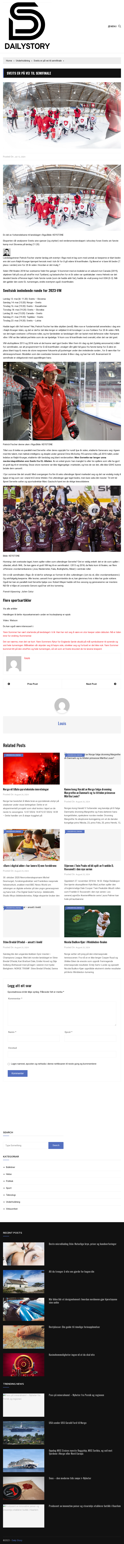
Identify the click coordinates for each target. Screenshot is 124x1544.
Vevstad (12, 1048)
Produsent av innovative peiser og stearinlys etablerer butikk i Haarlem (85, 1506)
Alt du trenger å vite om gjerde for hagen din (71, 1271)
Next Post (91, 684)
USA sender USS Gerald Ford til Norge (67, 1423)
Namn (12, 1032)
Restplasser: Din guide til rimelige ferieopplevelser (74, 1327)
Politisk (9, 1181)
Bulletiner (10, 1167)
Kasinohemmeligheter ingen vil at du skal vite (72, 1355)
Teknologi (11, 1195)
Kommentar (15, 998)
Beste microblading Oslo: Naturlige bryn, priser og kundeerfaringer (82, 1244)
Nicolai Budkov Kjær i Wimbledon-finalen (85, 942)
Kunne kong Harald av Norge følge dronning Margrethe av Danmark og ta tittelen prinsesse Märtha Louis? (89, 792)
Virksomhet (12, 1209)
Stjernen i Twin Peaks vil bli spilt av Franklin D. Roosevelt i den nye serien (89, 867)
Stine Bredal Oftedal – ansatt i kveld (22, 942)
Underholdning (13, 755)
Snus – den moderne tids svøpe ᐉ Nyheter (70, 1478)
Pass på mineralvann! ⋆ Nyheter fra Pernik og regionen (76, 1395)
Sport (8, 1188)
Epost (68, 1032)
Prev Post (32, 684)
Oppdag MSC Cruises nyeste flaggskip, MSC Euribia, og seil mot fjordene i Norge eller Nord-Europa (80, 1452)
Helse (9, 1174)
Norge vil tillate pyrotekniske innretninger (26, 789)
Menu (113, 26)
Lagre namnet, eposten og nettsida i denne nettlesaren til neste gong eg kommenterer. (54, 1063)
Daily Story (17, 1540)
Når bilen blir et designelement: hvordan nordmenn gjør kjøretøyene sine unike (83, 1300)
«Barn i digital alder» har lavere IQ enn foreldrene (29, 866)
